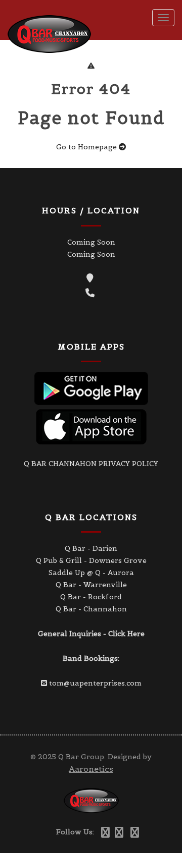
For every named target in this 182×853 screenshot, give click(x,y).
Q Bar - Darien (91, 548)
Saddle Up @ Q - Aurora (91, 572)
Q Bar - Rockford (91, 596)
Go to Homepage (87, 146)
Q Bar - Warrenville (91, 584)
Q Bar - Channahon (91, 608)
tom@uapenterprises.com (95, 683)
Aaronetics (91, 769)
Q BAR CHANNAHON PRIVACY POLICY (91, 463)
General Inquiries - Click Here (91, 633)
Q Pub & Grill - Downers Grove (91, 560)
